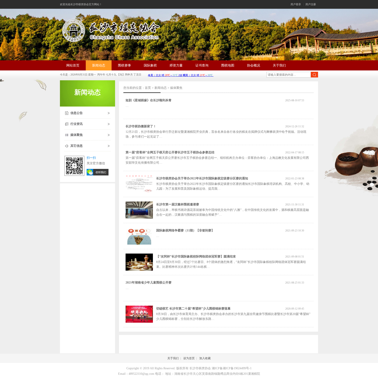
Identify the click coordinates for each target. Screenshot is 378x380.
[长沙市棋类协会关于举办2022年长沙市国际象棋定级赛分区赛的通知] (139, 191)
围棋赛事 (124, 65)
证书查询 (201, 65)
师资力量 (176, 65)
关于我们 (279, 65)
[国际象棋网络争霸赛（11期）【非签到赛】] (139, 243)
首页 (148, 87)
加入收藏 (205, 358)
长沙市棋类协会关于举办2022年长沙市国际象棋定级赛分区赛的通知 (202, 178)
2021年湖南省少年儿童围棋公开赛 (149, 282)
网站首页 (72, 65)
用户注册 (310, 4)
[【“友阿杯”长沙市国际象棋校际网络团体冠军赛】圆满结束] (139, 269)
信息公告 (76, 113)
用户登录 (295, 4)
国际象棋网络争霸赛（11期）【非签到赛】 (185, 230)
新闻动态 (98, 65)
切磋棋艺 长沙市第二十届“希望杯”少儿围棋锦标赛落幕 (193, 308)
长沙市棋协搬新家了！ (141, 126)
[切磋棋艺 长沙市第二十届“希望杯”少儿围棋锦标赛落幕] (139, 321)
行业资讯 (76, 124)
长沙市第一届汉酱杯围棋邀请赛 (177, 204)
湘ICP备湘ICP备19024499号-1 (232, 368)
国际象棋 (150, 65)
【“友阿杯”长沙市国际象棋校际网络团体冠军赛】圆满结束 (196, 256)
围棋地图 (227, 65)
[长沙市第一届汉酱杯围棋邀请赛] (139, 217)
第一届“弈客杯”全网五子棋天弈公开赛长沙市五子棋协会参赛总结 (170, 152)
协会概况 (253, 65)
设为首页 (189, 358)
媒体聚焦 (76, 135)
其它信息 (76, 145)
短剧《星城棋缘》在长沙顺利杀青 (149, 100)
